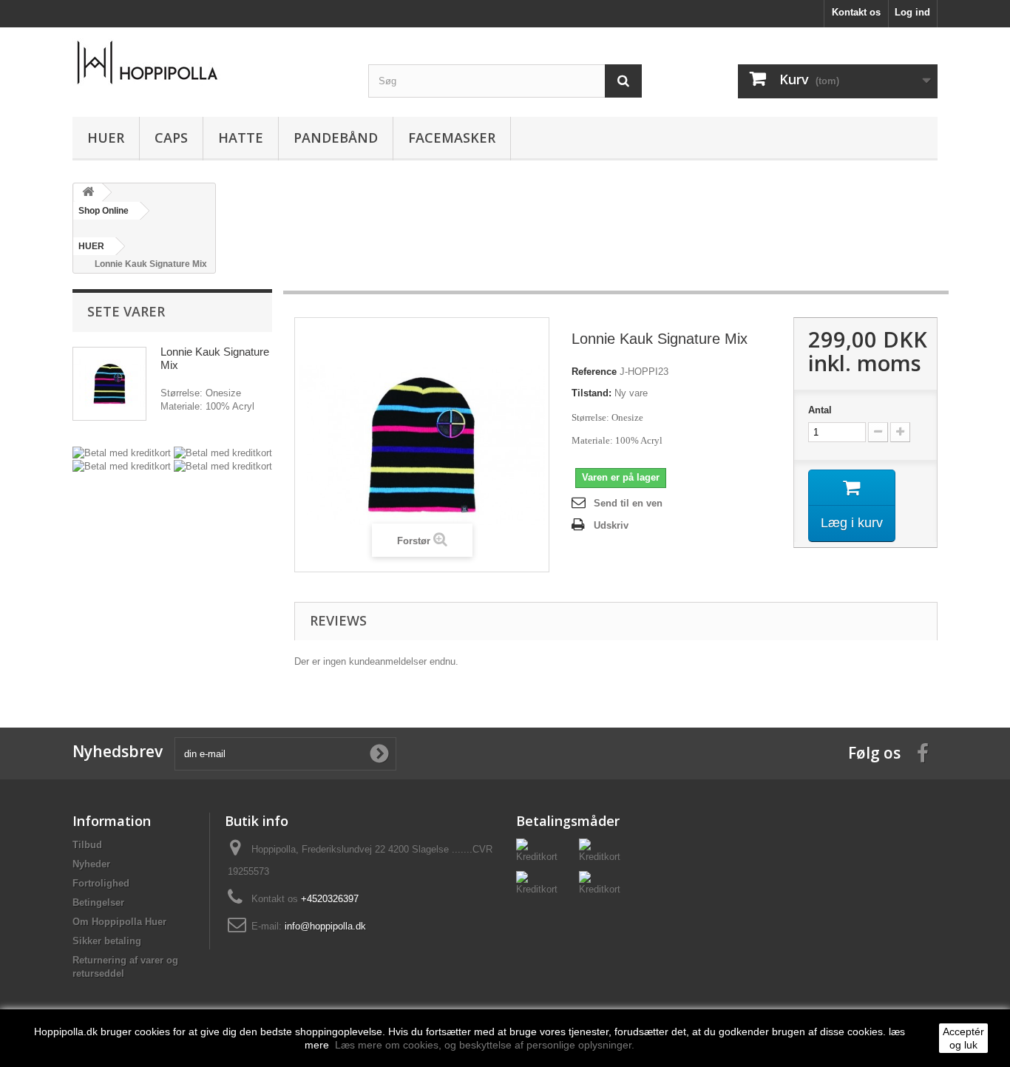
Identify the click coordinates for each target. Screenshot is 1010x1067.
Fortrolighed (100, 883)
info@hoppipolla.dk (325, 926)
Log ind (912, 12)
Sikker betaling (106, 940)
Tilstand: (591, 393)
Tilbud (87, 844)
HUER (105, 137)
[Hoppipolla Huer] (209, 62)
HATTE (240, 137)
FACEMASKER (451, 137)
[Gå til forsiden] (88, 192)
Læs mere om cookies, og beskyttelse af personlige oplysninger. (484, 1045)
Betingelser (98, 902)
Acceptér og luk (963, 1038)
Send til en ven (628, 503)
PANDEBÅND (336, 137)
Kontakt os (856, 12)
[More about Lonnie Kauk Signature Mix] (109, 384)
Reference (594, 371)
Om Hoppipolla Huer (119, 921)
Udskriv (611, 525)
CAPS (171, 137)
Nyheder (91, 864)
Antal (820, 410)
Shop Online (103, 211)
